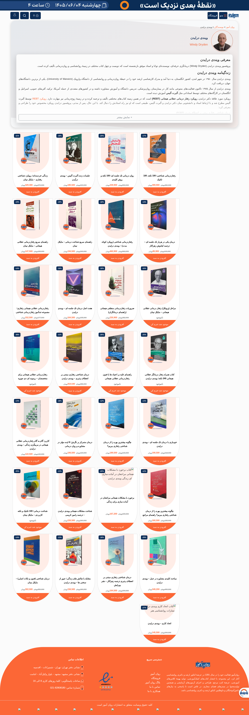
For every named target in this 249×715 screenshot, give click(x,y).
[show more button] (124, 117)
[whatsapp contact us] (127, 710)
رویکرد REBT (39, 98)
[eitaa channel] (49, 710)
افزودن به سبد (159, 191)
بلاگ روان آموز (152, 682)
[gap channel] (13, 710)
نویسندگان (219, 27)
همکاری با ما (154, 691)
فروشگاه (155, 678)
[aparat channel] (150, 710)
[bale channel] (85, 710)
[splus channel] (67, 710)
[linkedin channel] (170, 710)
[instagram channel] (214, 710)
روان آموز (230, 27)
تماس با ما (154, 686)
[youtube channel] (104, 710)
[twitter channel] (235, 710)
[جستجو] (24, 15)
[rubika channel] (31, 710)
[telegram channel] (191, 710)
